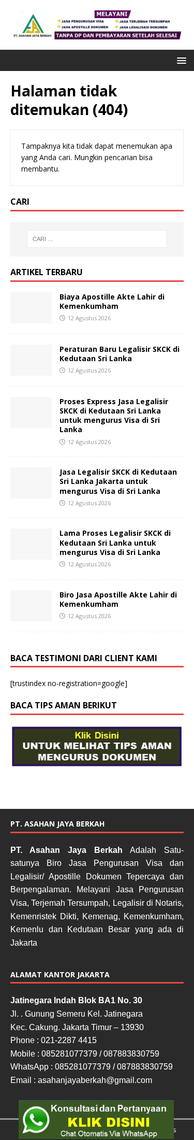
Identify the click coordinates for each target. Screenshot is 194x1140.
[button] (179, 59)
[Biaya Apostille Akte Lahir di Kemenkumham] (31, 317)
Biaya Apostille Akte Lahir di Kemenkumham (112, 301)
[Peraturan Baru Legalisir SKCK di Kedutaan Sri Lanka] (31, 369)
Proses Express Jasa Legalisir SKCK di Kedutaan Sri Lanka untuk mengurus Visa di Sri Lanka (113, 415)
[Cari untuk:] (97, 239)
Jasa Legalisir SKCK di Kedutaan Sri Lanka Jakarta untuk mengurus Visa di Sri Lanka (118, 481)
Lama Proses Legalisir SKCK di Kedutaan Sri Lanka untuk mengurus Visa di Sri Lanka (115, 542)
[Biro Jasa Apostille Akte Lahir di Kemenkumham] (31, 615)
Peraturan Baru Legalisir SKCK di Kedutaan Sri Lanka (119, 353)
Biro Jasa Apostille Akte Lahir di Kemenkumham (118, 599)
